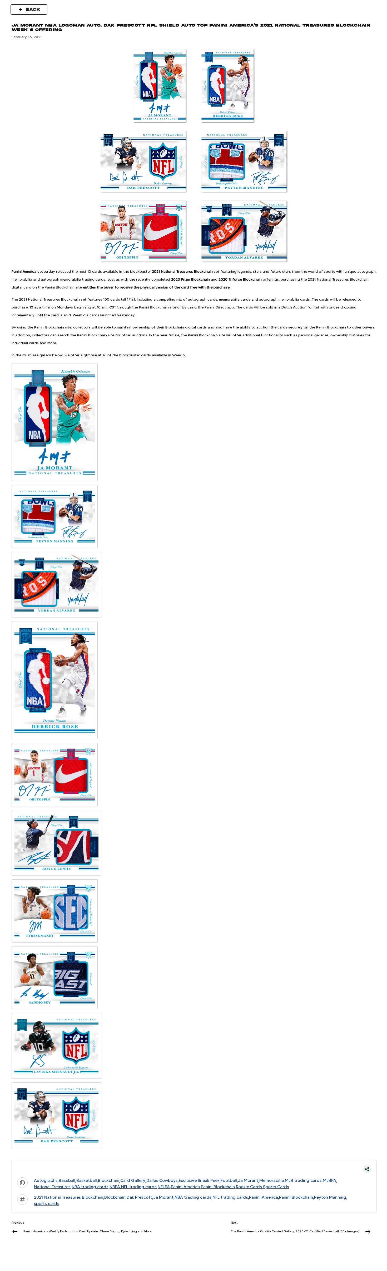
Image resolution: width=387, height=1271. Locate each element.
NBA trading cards (90, 1186)
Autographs (46, 1180)
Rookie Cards (249, 1186)
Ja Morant (248, 1180)
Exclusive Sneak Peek (199, 1180)
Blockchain (108, 1180)
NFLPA (164, 1186)
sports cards (46, 1203)
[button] (194, 1169)
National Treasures (52, 1186)
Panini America (185, 1186)
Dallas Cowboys (162, 1180)
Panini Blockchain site (157, 307)
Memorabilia (271, 1180)
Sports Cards (276, 1186)
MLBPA (329, 1180)
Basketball (86, 1180)
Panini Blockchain (218, 1186)
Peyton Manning (330, 1197)
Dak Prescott (139, 1197)
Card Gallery (132, 1180)
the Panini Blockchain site (60, 287)
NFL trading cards (139, 1186)
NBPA (115, 1186)
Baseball (67, 1180)
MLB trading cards (303, 1180)
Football (229, 1180)
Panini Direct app (219, 307)
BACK (33, 9)
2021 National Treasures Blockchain (68, 1197)
